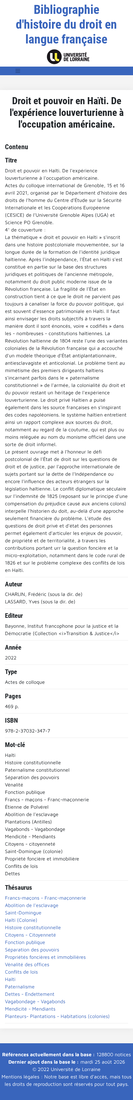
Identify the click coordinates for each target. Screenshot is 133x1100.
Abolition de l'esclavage (31, 905)
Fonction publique (25, 942)
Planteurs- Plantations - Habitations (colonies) (57, 1016)
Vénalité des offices (27, 964)
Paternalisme (20, 986)
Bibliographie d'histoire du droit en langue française (66, 24)
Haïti (10, 979)
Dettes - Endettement (29, 994)
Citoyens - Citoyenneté (30, 935)
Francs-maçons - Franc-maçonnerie (45, 898)
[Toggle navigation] (18, 71)
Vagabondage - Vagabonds (35, 1001)
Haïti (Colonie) (21, 920)
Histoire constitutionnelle (33, 927)
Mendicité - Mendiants (30, 1009)
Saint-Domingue (23, 912)
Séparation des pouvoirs (32, 949)
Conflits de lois (21, 972)
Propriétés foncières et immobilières (45, 957)
